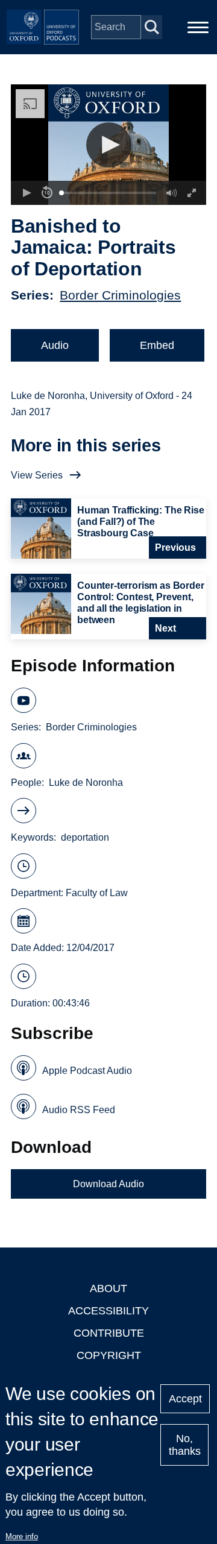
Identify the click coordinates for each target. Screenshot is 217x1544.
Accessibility (108, 1311)
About (108, 1288)
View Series (37, 475)
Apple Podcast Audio (87, 1070)
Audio (55, 345)
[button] (108, 145)
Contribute (109, 1333)
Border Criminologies (120, 295)
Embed (157, 345)
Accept (185, 1399)
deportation (85, 837)
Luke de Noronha (86, 782)
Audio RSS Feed (78, 1110)
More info (21, 1536)
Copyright (109, 1355)
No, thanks (185, 1445)
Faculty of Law (97, 893)
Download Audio (108, 1184)
